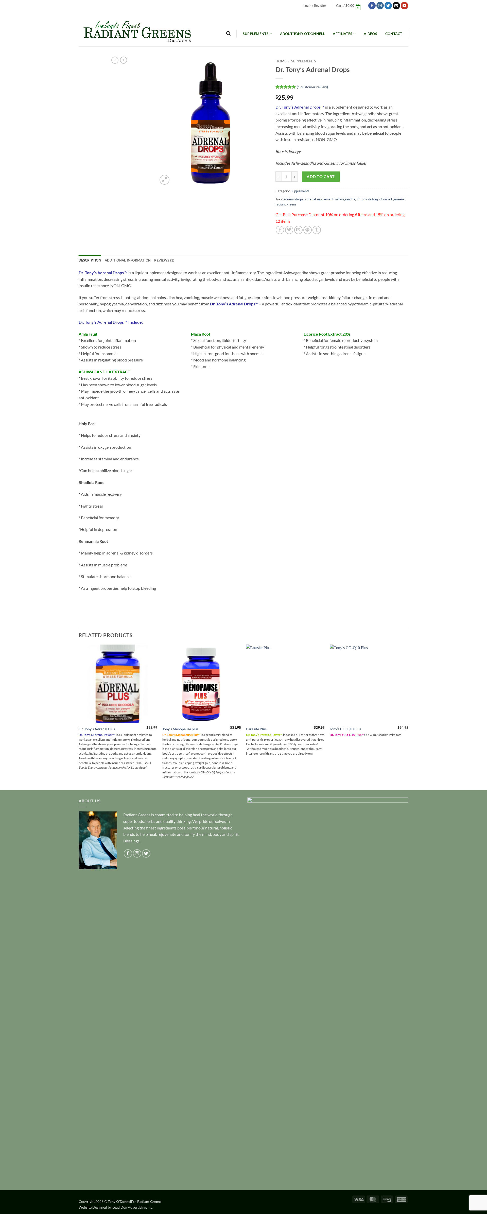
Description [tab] (90, 260)
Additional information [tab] (128, 260)
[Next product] (114, 60)
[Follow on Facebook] (372, 5)
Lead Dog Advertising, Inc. (132, 1207)
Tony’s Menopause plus (180, 729)
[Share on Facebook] (280, 230)
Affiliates (342, 33)
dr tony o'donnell (380, 199)
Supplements (256, 33)
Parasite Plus (256, 729)
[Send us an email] (396, 5)
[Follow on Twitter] (388, 5)
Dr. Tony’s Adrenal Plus (97, 729)
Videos (370, 33)
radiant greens (286, 204)
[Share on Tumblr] (316, 230)
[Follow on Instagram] (380, 5)
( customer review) (312, 87)
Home (280, 61)
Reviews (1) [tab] (164, 260)
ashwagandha (345, 199)
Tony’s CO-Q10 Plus (345, 729)
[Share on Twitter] (289, 230)
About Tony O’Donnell (302, 33)
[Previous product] (123, 60)
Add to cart (321, 176)
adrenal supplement (319, 199)
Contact (393, 33)
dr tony (362, 199)
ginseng (399, 199)
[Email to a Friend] (298, 230)
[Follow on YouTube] (404, 5)
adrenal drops (293, 199)
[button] (314, 5)
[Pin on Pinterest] (307, 230)
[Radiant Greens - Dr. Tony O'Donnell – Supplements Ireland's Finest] (135, 29)
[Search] (228, 33)
